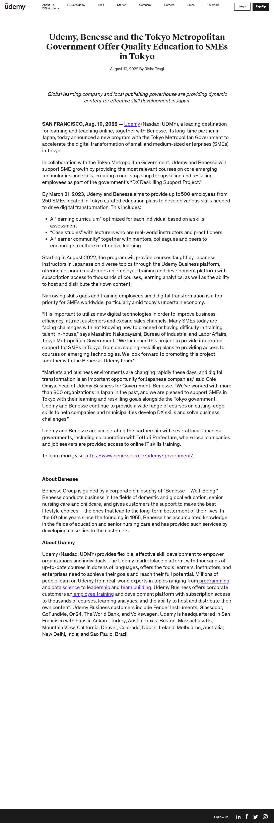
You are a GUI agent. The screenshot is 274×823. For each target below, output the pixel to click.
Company (145, 5)
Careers (169, 5)
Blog (101, 5)
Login (242, 6)
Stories (121, 5)
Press (191, 5)
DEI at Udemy (51, 8)
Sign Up (261, 6)
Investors (213, 5)
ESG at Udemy (76, 5)
